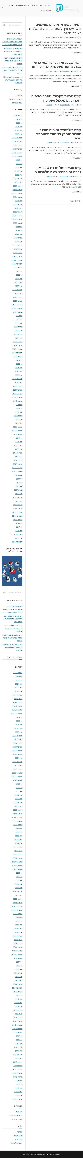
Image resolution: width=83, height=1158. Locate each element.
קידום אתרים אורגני (22, 5)
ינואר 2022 (18, 293)
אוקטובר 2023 (17, 216)
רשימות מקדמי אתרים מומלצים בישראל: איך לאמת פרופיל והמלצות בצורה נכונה (55, 29)
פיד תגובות (18, 1139)
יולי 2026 (19, 119)
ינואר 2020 (18, 382)
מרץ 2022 (18, 286)
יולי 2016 (19, 523)
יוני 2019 (19, 408)
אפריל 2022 (18, 282)
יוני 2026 (19, 123)
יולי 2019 (19, 405)
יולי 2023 (19, 227)
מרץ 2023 (18, 242)
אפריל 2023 (18, 238)
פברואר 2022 (17, 290)
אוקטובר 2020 (17, 349)
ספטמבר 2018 (17, 431)
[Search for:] (12, 25)
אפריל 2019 (18, 416)
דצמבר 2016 (17, 505)
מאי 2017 (19, 486)
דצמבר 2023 (17, 212)
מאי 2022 (18, 279)
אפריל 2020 (18, 371)
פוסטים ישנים (75, 201)
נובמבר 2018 (17, 427)
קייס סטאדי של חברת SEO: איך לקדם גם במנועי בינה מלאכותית (12, 80)
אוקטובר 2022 (17, 260)
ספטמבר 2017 (17, 471)
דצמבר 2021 (17, 297)
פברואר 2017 (17, 497)
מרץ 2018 (18, 449)
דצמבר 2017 (17, 460)
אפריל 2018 (18, 446)
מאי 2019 (18, 412)
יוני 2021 (19, 319)
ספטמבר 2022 (17, 264)
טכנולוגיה (48, 5)
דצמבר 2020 (17, 342)
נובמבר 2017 (17, 464)
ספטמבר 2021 (17, 308)
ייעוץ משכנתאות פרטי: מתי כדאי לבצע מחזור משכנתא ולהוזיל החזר (13, 51)
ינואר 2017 (18, 501)
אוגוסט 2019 (17, 401)
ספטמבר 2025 (17, 156)
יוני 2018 (19, 438)
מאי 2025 (18, 167)
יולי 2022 (19, 271)
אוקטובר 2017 (17, 468)
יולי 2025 (19, 160)
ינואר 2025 (18, 182)
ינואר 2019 (18, 423)
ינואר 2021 (18, 338)
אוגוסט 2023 (17, 223)
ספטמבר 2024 (17, 193)
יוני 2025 (19, 164)
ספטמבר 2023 (17, 219)
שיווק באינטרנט (37, 5)
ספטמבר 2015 (17, 542)
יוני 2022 (19, 275)
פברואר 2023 (17, 245)
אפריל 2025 (18, 171)
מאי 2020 (18, 368)
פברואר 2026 (17, 138)
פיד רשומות (18, 1136)
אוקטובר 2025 (17, 153)
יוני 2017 (19, 483)
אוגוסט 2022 (17, 268)
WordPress (56, 1154)
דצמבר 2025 (17, 145)
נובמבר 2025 (17, 149)
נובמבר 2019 (17, 390)
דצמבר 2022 (17, 253)
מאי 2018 (18, 442)
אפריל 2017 (18, 490)
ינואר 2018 (18, 457)
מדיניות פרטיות (46, 11)
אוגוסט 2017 (17, 475)
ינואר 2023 (18, 249)
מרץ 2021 (18, 331)
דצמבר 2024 (17, 186)
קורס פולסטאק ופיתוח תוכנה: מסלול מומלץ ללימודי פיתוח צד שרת (58, 134)
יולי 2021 (19, 316)
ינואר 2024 (18, 208)
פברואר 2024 (17, 205)
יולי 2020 (19, 360)
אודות (11, 5)
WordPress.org (16, 1143)
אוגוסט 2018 (17, 434)
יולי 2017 (19, 479)
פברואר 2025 (17, 179)
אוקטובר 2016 (17, 512)
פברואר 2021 (17, 334)
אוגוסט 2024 (17, 197)
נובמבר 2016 (17, 509)
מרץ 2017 (18, 494)
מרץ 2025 (18, 175)
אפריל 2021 (18, 327)
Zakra (47, 1154)
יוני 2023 (19, 230)
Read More (77, 53)
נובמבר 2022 (17, 256)
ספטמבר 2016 (17, 516)
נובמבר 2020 (17, 345)
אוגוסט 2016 (17, 520)
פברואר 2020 (17, 379)
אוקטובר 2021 (17, 305)
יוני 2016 (19, 527)
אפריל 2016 (18, 535)
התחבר (19, 1132)
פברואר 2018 (17, 453)
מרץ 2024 (18, 201)
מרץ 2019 (18, 420)
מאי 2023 (18, 234)
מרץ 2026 (18, 134)
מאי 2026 (18, 127)
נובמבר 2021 (17, 301)
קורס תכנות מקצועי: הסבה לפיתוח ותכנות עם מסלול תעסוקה (13, 61)
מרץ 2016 (18, 538)
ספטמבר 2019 (17, 397)
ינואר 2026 (18, 141)
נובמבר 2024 (17, 190)
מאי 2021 (18, 323)
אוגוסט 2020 (17, 357)
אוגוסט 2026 (17, 116)
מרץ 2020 (18, 375)
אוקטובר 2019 (17, 394)
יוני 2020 (19, 364)
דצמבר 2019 (17, 386)
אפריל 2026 (18, 130)
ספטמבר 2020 (17, 353)
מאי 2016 (18, 531)
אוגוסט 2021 (17, 312)
